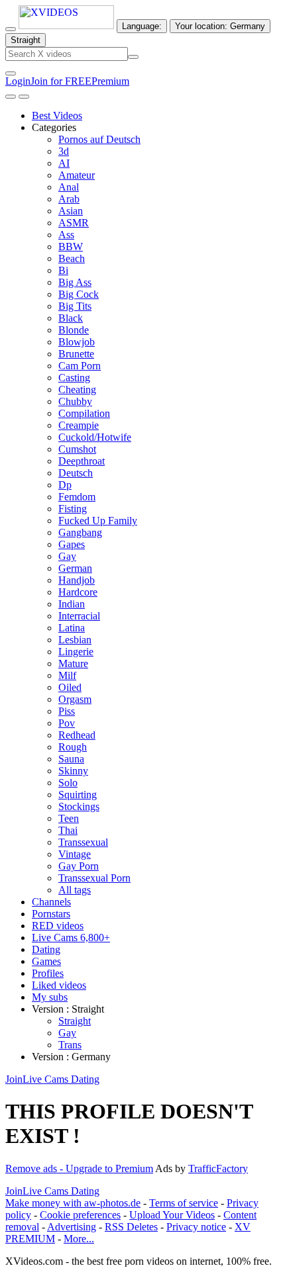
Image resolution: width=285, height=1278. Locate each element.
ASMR (73, 222)
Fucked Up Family (97, 520)
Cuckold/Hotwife (94, 437)
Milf (67, 675)
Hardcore (77, 592)
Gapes (71, 544)
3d (63, 151)
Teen (68, 818)
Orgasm (74, 699)
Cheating (77, 389)
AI (64, 163)
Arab (69, 199)
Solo (68, 782)
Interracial (79, 615)
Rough (72, 747)
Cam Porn (79, 365)
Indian (71, 604)
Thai (68, 830)
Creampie (78, 425)
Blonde (73, 330)
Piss (66, 711)
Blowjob (76, 341)
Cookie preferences (80, 1214)
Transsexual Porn (94, 878)
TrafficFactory (218, 1168)
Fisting (72, 508)
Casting (74, 377)
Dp (65, 484)
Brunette (76, 353)
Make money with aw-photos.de (73, 1203)
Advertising (71, 1226)
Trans (70, 1044)
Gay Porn (78, 866)
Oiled (70, 687)
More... (79, 1238)
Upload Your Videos (172, 1214)
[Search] (133, 57)
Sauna (71, 758)
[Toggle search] (10, 29)
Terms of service (183, 1203)
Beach (71, 258)
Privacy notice (196, 1226)
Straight (74, 1021)
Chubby (75, 401)
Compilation (84, 413)
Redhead (76, 735)
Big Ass (74, 282)
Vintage (74, 854)
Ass (66, 234)
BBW (70, 246)
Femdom (76, 496)
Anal (68, 187)
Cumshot (77, 449)
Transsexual (83, 842)
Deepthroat (81, 461)
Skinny (73, 770)
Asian (70, 210)
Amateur (76, 175)
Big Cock (78, 294)
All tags (74, 889)
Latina (71, 627)
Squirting (77, 794)
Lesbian (74, 639)
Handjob (76, 580)
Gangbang (80, 532)
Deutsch (75, 473)
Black (70, 318)
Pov (66, 723)
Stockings (78, 806)
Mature (73, 663)
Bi (63, 270)
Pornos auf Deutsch (99, 139)
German (75, 568)
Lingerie (75, 651)
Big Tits (74, 306)
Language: (142, 26)
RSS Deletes (131, 1226)
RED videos (58, 925)
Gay (67, 556)
